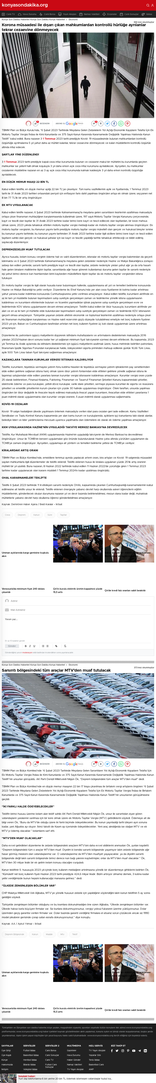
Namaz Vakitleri (91, 14)
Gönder (12, 646)
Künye (5, 1060)
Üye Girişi (6, 1051)
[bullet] (47, 646)
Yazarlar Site (95, 1055)
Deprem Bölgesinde (14, 934)
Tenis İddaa (94, 1060)
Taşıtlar (63, 515)
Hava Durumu (29, 14)
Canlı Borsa (49, 14)
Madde (49, 934)
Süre (50, 515)
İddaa (149, 14)
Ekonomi (73, 20)
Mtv (62, 934)
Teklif (74, 934)
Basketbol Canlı (96, 1065)
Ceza (7, 515)
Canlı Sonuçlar (131, 14)
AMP (91, 1069)
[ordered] (43, 646)
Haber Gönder (74, 1060)
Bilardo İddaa (29, 1065)
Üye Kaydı (6, 1055)
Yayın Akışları (69, 14)
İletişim (5, 1069)
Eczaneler (112, 14)
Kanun (37, 515)
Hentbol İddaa (30, 1060)
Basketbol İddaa (31, 1055)
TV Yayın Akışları (75, 1069)
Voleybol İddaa (30, 1069)
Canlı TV (10, 14)
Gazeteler (71, 1051)
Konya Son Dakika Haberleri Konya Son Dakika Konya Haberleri (33, 20)
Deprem (22, 515)
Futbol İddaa (29, 1051)
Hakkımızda (7, 1065)
